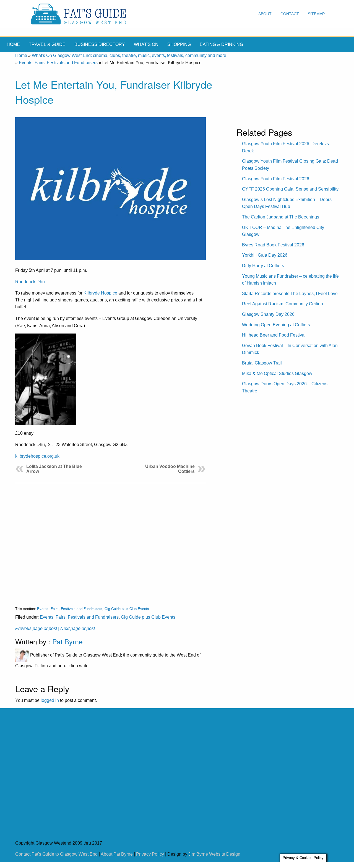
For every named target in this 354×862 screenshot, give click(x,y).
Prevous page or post (36, 628)
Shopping (179, 44)
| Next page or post (76, 628)
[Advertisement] (110, 540)
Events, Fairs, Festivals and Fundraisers (58, 62)
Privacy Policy (150, 854)
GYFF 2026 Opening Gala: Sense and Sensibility (290, 189)
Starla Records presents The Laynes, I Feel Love (290, 293)
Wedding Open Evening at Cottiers (276, 324)
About (265, 14)
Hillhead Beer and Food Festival (274, 335)
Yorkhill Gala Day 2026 (264, 255)
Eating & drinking (221, 44)
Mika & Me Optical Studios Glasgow (277, 373)
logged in (50, 700)
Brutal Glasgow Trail (262, 363)
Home (13, 44)
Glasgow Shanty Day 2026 (268, 314)
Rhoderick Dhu (30, 281)
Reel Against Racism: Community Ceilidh (282, 303)
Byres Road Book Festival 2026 (273, 245)
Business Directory (99, 44)
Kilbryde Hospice (100, 293)
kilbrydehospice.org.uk (37, 456)
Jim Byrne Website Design (214, 854)
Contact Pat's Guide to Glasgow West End (56, 854)
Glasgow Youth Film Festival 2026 (275, 178)
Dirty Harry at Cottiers (263, 265)
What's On (146, 44)
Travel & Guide (47, 44)
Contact (289, 14)
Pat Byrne (67, 641)
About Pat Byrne (117, 854)
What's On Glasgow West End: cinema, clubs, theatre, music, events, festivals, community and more (129, 55)
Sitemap (316, 14)
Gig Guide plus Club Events (127, 608)
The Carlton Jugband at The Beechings (280, 217)
